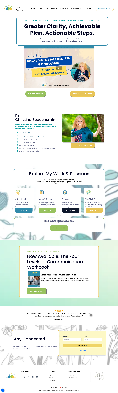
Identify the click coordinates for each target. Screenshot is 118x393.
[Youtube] (37, 387)
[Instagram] (28, 387)
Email (85, 346)
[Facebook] (24, 387)
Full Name (66, 346)
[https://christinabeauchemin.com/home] (9, 9)
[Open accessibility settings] (2, 390)
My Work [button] (75, 8)
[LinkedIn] (33, 387)
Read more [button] (59, 326)
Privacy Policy (82, 360)
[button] (67, 8)
